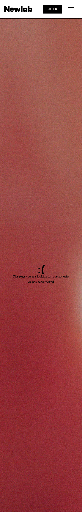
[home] (19, 9)
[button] (71, 9)
